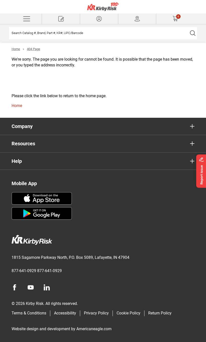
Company (22, 126)
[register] (61, 19)
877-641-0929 (24, 270)
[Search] (192, 33)
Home (16, 49)
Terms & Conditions (29, 313)
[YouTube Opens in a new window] (31, 287)
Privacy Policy (96, 313)
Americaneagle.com (94, 328)
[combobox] (98, 33)
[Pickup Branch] (137, 19)
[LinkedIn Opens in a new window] (47, 287)
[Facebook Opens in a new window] (15, 287)
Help (17, 161)
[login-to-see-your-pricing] (99, 19)
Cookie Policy (128, 313)
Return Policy (160, 313)
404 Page (33, 49)
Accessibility (65, 313)
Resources (23, 144)
